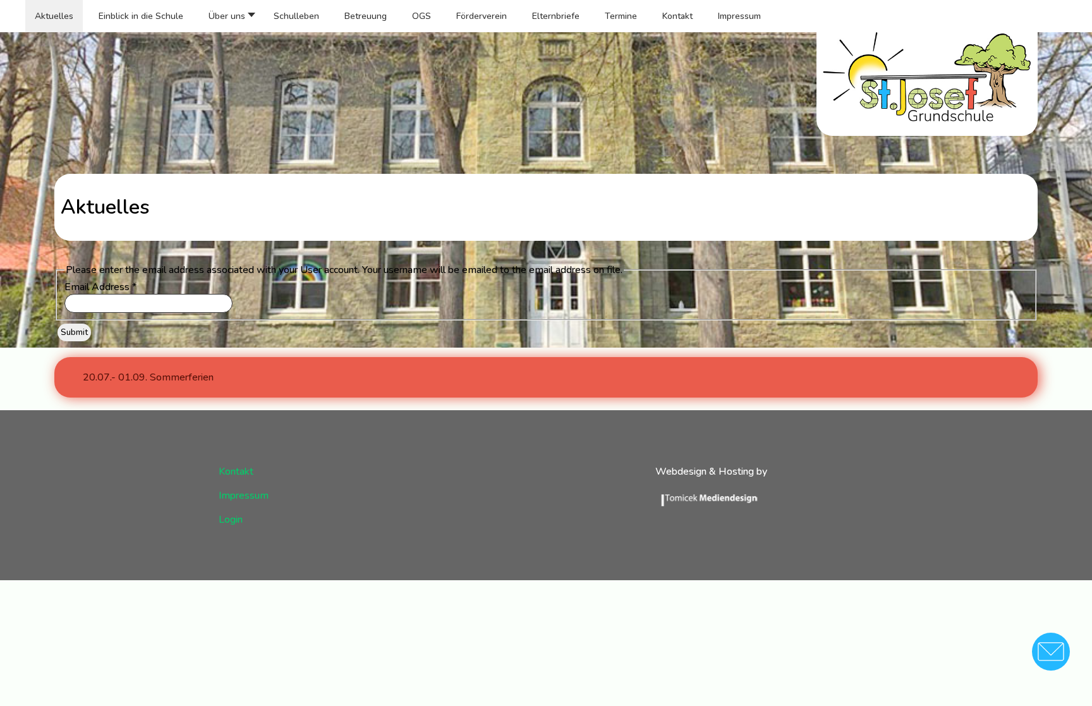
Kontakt (236, 471)
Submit (74, 332)
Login (231, 519)
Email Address (100, 287)
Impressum (244, 495)
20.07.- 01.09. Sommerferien (148, 377)
